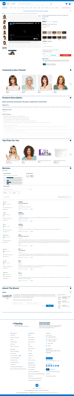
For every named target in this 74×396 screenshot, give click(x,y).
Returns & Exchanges (14, 351)
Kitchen (35, 7)
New (50, 7)
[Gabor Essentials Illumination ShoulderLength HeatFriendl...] (24, 31)
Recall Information (32, 364)
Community (30, 355)
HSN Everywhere (31, 348)
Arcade (29, 357)
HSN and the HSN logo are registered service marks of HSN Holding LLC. (37, 392)
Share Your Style (31, 360)
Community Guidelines (14, 357)
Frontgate (36, 390)
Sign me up (49, 358)
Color (43, 30)
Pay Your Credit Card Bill (51, 376)
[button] (60, 4)
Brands (29, 335)
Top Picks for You (10, 140)
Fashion (11, 7)
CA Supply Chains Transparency (16, 366)
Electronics (23, 7)
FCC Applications (31, 369)
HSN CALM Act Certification (33, 371)
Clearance (57, 7)
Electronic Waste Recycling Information (18, 368)
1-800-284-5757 (52, 337)
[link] (70, 4)
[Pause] (70, 11)
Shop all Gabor (44, 19)
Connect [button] (13, 3)
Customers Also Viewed (14, 70)
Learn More (48, 373)
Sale (53, 7)
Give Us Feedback (31, 367)
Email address (48, 352)
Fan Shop (46, 7)
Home (18, 7)
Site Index (30, 350)
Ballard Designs (30, 390)
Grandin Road (46, 390)
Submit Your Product (14, 346)
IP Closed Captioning (14, 362)
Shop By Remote (31, 341)
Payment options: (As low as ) (50, 49)
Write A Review (55, 21)
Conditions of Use (13, 360)
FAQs (49, 345)
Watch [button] (8, 3)
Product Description (12, 98)
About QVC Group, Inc (14, 337)
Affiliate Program (13, 341)
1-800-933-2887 (52, 341)
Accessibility (12, 364)
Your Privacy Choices (14, 355)
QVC (26, 390)
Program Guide (31, 339)
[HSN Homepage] (2, 13)
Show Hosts (12, 344)
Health (39, 7)
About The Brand (10, 288)
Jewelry (31, 7)
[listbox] (56, 51)
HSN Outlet (30, 346)
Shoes (15, 7)
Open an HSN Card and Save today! (53, 371)
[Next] (69, 11)
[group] (49, 24)
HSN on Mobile (31, 337)
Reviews (6, 168)
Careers (11, 339)
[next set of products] (71, 84)
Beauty (27, 7)
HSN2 (29, 344)
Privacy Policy (13, 353)
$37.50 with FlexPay (55, 49)
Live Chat (50, 343)
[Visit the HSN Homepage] (4, 5)
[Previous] (3, 11)
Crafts (42, 7)
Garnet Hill (41, 390)
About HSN (12, 335)
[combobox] (35, 4)
